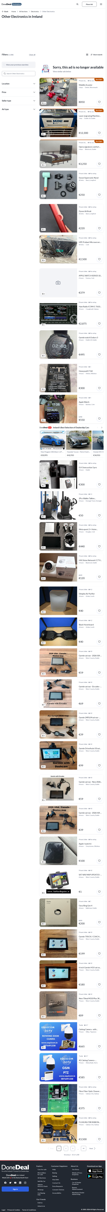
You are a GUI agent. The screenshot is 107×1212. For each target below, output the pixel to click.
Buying (54, 1173)
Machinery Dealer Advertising (78, 1193)
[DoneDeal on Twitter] (10, 1182)
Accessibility (56, 1193)
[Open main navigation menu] (101, 4)
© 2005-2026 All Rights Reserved (92, 1209)
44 (83, 1148)
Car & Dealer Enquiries (76, 1183)
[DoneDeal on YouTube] (15, 1182)
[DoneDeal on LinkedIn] (20, 1182)
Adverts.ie (41, 1206)
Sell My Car (41, 1181)
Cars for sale (42, 1169)
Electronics (35, 11)
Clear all (32, 55)
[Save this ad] (99, 101)
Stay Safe (55, 1179)
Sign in (15, 1189)
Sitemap (40, 1190)
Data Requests (57, 1186)
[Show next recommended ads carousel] (101, 427)
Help (54, 1169)
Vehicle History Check (43, 1185)
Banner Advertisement (77, 1188)
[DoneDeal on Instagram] (25, 1182)
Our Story (75, 1169)
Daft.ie (40, 1203)
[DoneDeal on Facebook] (5, 1182)
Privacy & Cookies (13, 1210)
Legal (3, 1210)
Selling (54, 1176)
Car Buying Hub (41, 1194)
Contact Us (56, 1183)
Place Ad (89, 4)
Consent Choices (58, 1190)
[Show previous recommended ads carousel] (97, 427)
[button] (18, 83)
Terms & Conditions (29, 1210)
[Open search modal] (78, 4)
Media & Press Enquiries (77, 1173)
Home (13, 11)
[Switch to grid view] (87, 55)
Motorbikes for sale (42, 1173)
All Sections (23, 11)
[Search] (5, 74)
